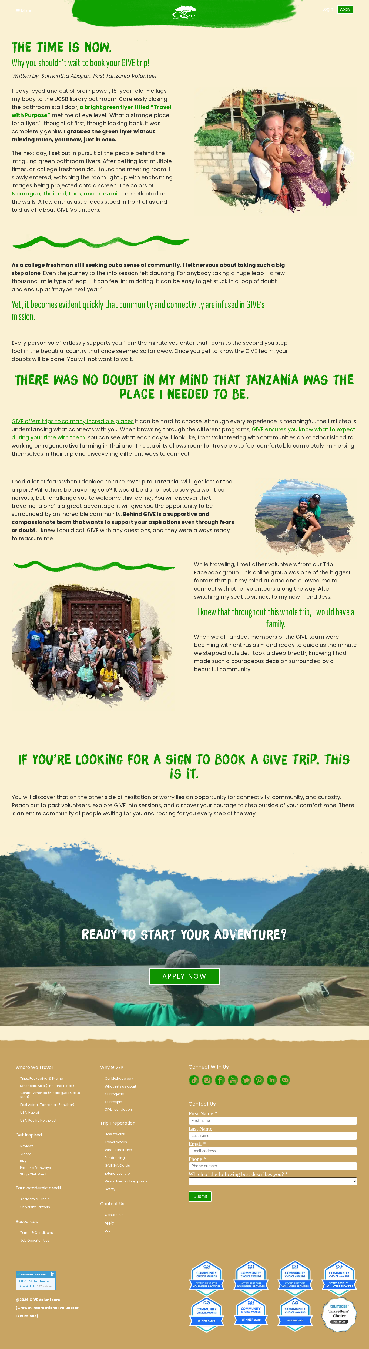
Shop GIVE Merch (34, 1174)
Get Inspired (29, 1135)
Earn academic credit (39, 1188)
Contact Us (112, 1204)
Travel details (116, 1142)
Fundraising (115, 1157)
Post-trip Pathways (35, 1167)
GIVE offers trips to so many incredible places (73, 421)
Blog (24, 1161)
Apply (345, 9)
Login (327, 9)
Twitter (245, 1080)
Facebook (219, 1080)
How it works (115, 1134)
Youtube (232, 1080)
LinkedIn (271, 1080)
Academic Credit (34, 1199)
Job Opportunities (34, 1240)
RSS (284, 1080)
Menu (26, 11)
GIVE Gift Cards (117, 1165)
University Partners (35, 1207)
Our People (113, 1102)
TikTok (194, 1080)
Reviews (26, 1146)
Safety (110, 1189)
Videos (26, 1154)
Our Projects (114, 1094)
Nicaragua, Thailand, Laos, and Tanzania (66, 193)
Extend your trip (117, 1173)
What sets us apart (120, 1086)
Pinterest (258, 1080)
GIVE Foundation (118, 1109)
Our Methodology (119, 1078)
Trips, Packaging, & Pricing (41, 1078)
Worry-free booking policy (126, 1181)
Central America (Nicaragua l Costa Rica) (50, 1095)
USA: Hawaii (30, 1112)
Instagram (207, 1080)
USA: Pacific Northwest (38, 1120)
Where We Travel (34, 1067)
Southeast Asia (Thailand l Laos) (47, 1085)
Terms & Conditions (36, 1232)
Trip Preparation (117, 1123)
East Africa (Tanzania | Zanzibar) (47, 1104)
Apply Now (184, 976)
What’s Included (118, 1150)
